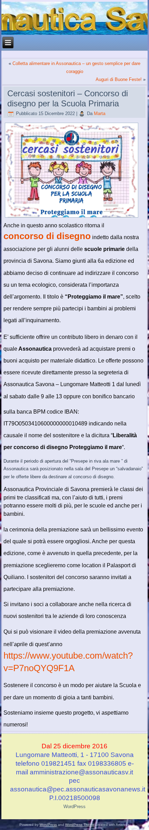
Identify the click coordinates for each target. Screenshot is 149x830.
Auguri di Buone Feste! (119, 79)
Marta (99, 113)
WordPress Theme (80, 825)
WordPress (74, 806)
